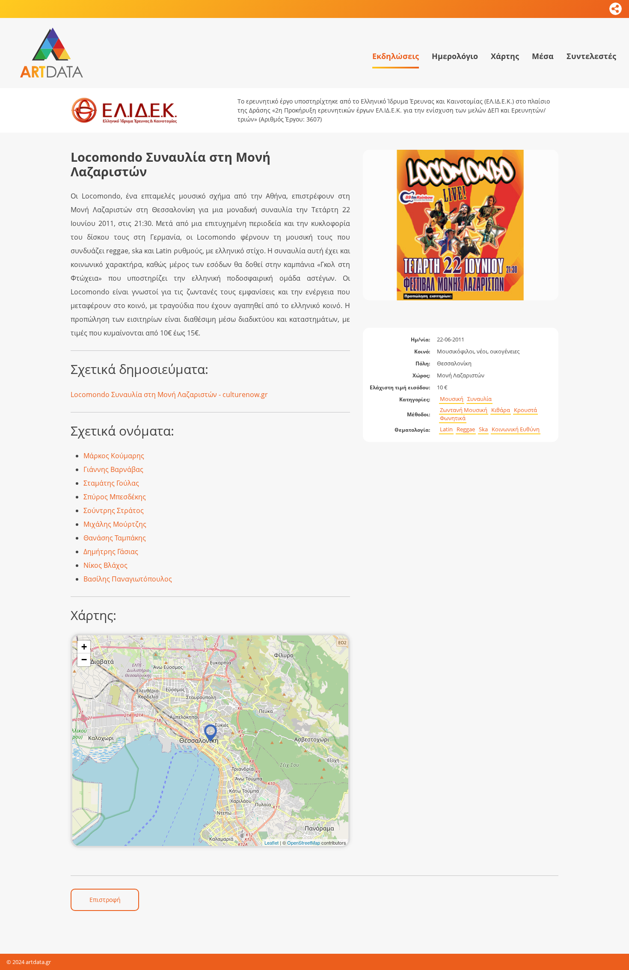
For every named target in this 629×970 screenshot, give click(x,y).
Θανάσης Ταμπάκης (114, 538)
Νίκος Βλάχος (105, 565)
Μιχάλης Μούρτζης (114, 524)
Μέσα (543, 56)
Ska (483, 429)
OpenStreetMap (303, 842)
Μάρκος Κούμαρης (113, 455)
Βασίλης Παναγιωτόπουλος (127, 579)
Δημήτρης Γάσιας (110, 551)
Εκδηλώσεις (395, 56)
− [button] (84, 659)
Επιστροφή (105, 900)
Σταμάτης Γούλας (111, 483)
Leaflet (271, 842)
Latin (446, 429)
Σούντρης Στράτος (113, 510)
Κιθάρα (500, 410)
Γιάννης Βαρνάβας (113, 469)
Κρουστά (525, 410)
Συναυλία (479, 399)
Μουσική (451, 399)
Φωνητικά (453, 418)
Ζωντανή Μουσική (463, 410)
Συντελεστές (591, 56)
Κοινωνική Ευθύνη (516, 429)
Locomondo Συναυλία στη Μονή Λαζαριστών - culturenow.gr (169, 394)
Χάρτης (505, 56)
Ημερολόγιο (455, 56)
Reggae (466, 429)
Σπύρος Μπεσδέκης (114, 496)
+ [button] (84, 646)
